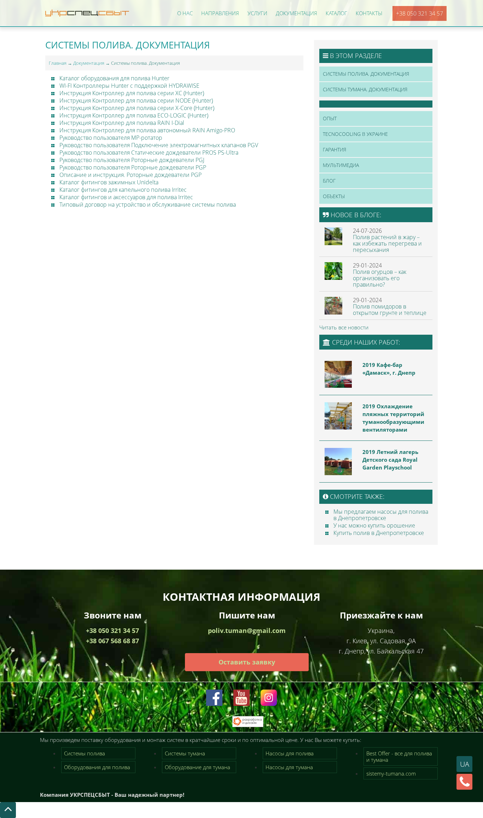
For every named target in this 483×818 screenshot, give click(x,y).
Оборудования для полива (97, 767)
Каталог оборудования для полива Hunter (114, 78)
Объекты (334, 196)
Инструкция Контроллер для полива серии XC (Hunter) (131, 93)
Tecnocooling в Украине (355, 134)
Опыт (330, 118)
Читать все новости (343, 327)
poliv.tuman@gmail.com (247, 630)
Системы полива (84, 753)
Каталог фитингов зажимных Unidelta (108, 182)
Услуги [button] (257, 13)
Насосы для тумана (289, 767)
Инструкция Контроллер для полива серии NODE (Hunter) (136, 100)
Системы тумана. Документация (365, 89)
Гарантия (334, 149)
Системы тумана (185, 753)
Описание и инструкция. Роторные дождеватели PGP (130, 175)
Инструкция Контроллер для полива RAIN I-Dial (121, 123)
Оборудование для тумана (197, 767)
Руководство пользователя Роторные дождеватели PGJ (131, 160)
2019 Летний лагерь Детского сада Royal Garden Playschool (390, 459)
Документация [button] (296, 13)
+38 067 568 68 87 (112, 640)
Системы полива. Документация (366, 73)
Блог (329, 180)
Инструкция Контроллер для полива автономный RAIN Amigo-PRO (147, 130)
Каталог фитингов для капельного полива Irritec (123, 190)
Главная (57, 63)
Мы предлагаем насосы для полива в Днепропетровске (380, 515)
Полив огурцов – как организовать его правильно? (379, 278)
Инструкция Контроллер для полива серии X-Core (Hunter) (136, 108)
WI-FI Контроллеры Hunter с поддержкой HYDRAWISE (130, 86)
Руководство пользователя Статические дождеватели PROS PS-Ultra (148, 152)
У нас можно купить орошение (374, 525)
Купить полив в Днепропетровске (378, 533)
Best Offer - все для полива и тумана (399, 756)
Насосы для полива (290, 753)
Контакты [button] (369, 13)
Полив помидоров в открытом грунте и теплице (389, 310)
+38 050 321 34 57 (419, 13)
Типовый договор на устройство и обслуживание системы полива (147, 204)
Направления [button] (220, 13)
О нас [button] (185, 13)
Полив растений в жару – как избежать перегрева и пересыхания (387, 243)
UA (464, 764)
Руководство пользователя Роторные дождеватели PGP (132, 167)
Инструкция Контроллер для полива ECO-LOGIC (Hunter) (133, 115)
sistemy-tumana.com (391, 773)
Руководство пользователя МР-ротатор (110, 138)
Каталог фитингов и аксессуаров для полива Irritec (126, 197)
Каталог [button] (336, 13)
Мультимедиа (341, 165)
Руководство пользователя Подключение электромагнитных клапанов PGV (158, 145)
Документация (88, 63)
